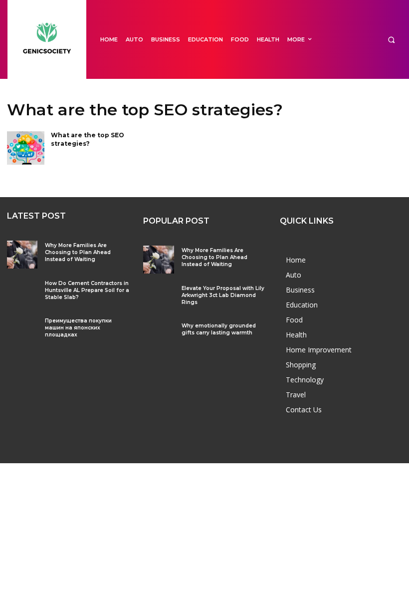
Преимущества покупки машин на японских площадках (78, 327)
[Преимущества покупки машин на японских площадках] (22, 329)
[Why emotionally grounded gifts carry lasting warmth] (158, 334)
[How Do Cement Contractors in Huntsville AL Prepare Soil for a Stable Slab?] (22, 292)
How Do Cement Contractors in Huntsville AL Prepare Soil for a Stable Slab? (87, 290)
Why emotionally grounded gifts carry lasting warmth (219, 329)
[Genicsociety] (46, 39)
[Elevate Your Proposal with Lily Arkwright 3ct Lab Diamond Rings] (158, 297)
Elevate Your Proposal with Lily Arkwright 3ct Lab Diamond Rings (223, 295)
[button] (391, 39)
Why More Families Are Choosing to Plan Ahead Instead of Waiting (78, 252)
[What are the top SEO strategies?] (25, 148)
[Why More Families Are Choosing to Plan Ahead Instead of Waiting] (22, 254)
